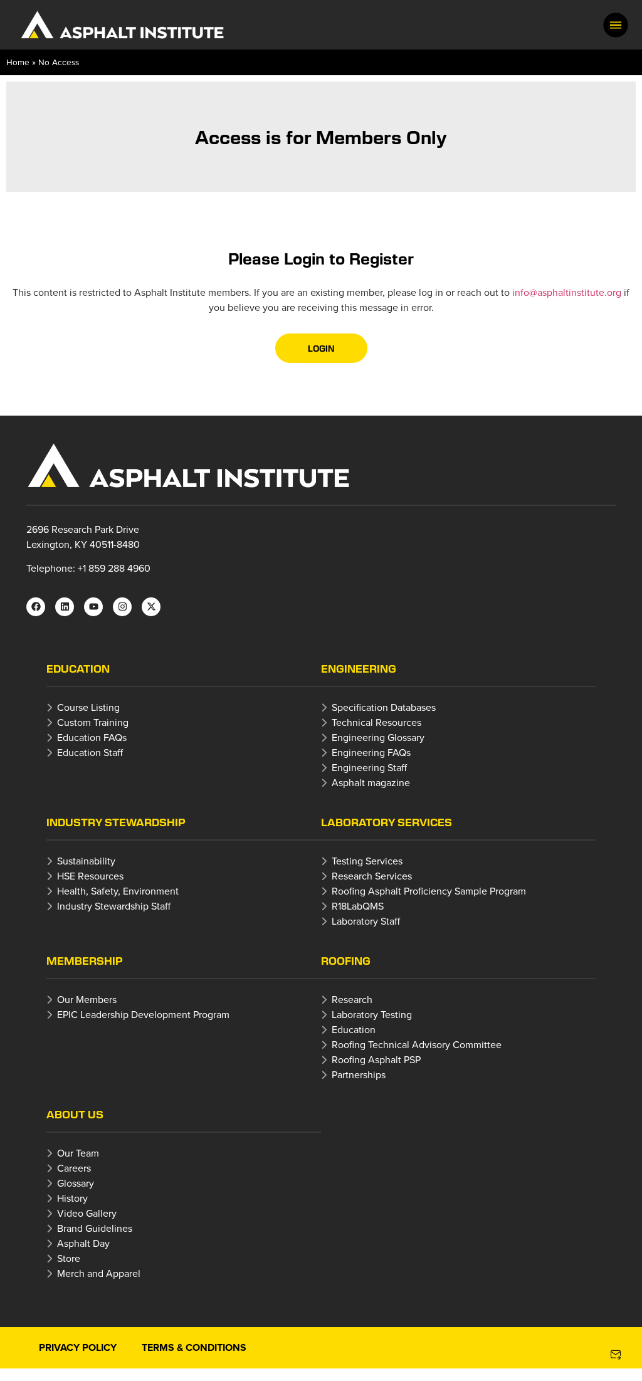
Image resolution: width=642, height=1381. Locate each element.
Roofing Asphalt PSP (376, 1059)
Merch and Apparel (98, 1273)
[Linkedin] (64, 606)
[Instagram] (122, 606)
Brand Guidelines (94, 1228)
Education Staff (90, 752)
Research (352, 999)
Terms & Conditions (194, 1347)
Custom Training (93, 722)
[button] (615, 25)
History (72, 1198)
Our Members (87, 999)
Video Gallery (87, 1213)
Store (68, 1258)
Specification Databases (384, 707)
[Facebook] (35, 606)
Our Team (78, 1153)
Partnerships (359, 1074)
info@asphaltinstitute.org (566, 292)
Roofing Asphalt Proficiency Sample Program (429, 891)
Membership (84, 960)
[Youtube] (93, 606)
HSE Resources (90, 876)
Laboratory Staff (366, 921)
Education (78, 668)
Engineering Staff (369, 767)
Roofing (346, 960)
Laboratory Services (386, 822)
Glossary (75, 1183)
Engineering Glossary (378, 737)
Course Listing (88, 707)
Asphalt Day (83, 1243)
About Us (74, 1114)
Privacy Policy (78, 1347)
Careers (74, 1168)
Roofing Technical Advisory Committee (417, 1044)
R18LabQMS (358, 906)
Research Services (372, 876)
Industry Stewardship (116, 822)
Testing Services (367, 861)
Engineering (358, 668)
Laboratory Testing (372, 1014)
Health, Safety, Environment (118, 891)
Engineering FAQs (371, 752)
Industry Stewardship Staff (114, 906)
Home (17, 62)
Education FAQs (92, 737)
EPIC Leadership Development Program (143, 1014)
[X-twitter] (151, 606)
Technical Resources (376, 722)
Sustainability (86, 861)
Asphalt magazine (371, 782)
